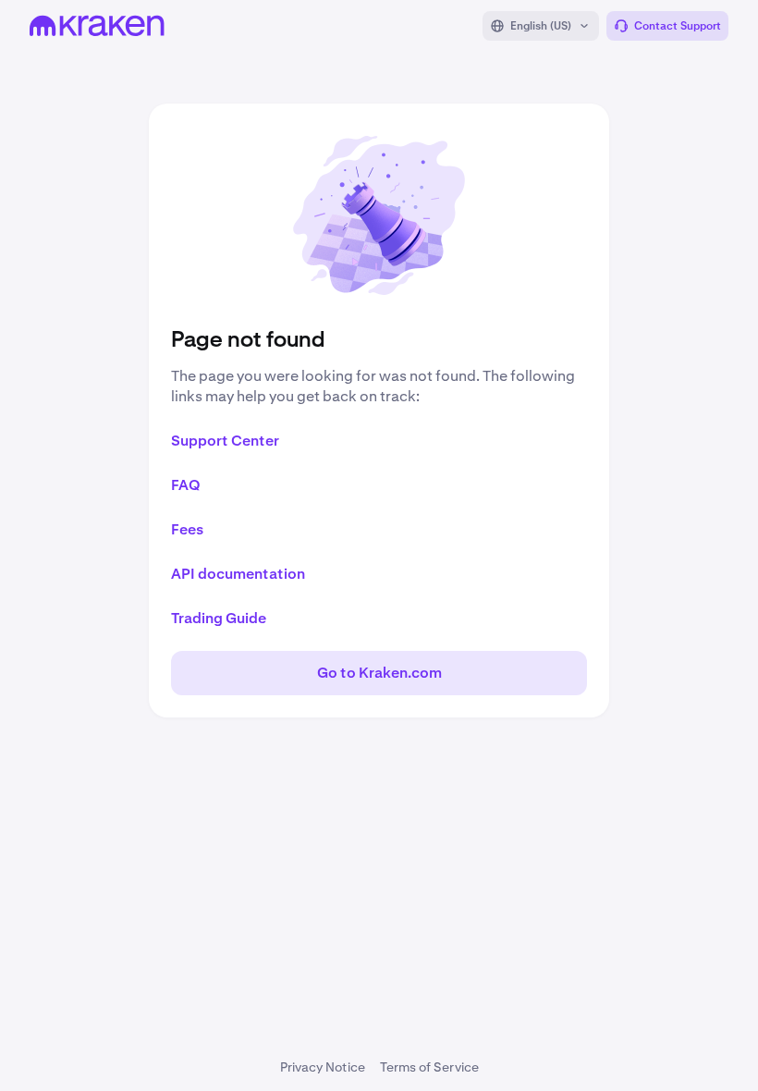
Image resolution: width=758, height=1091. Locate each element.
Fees (187, 529)
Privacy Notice (322, 1067)
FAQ (186, 485)
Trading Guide (218, 618)
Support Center (225, 440)
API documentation (238, 573)
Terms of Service (429, 1067)
